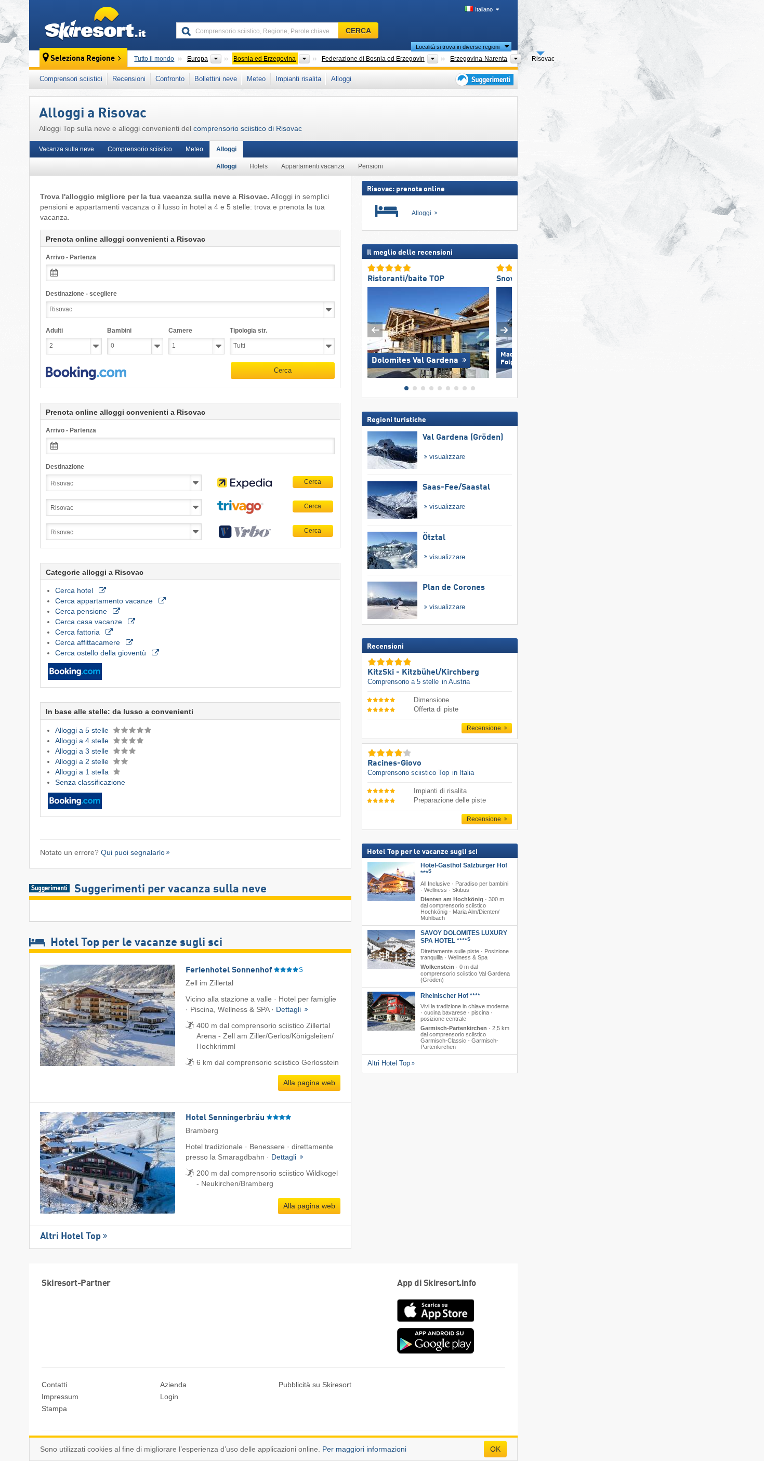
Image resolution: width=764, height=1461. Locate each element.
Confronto (170, 79)
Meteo (256, 79)
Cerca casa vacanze (89, 621)
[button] (86, 373)
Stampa (54, 1408)
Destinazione (65, 466)
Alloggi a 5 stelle (83, 730)
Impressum (60, 1396)
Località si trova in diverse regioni (457, 47)
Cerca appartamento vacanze (105, 601)
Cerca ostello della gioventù (101, 653)
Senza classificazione (90, 782)
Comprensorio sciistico (140, 149)
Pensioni (370, 166)
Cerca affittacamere (88, 642)
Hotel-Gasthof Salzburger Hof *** (463, 868)
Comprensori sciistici (70, 79)
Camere (180, 330)
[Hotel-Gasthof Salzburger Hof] (391, 881)
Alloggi (341, 79)
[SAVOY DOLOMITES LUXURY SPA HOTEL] (391, 949)
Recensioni (129, 79)
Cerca (283, 370)
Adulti (54, 330)
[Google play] (435, 1351)
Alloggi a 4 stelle (83, 740)
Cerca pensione (82, 611)
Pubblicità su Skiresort (315, 1384)
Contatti (54, 1384)
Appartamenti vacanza (313, 166)
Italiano (484, 9)
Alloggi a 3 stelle (83, 751)
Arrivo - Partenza (71, 257)
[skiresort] (98, 25)
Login (169, 1396)
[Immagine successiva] (504, 329)
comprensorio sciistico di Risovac (247, 128)
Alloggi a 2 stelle (83, 761)
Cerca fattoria (78, 632)
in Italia (463, 772)
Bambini (119, 330)
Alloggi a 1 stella (83, 772)
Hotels (258, 166)
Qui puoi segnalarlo (133, 852)
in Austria (456, 682)
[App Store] (435, 1323)
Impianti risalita (298, 79)
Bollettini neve (215, 79)
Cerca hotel (75, 590)
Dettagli (289, 1009)
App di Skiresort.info (436, 1283)
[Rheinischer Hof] (391, 1010)
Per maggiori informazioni (364, 1449)
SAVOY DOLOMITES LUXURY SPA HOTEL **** (463, 936)
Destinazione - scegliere (81, 293)
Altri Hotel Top (70, 1236)
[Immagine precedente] (375, 329)
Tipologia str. (248, 330)
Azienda (173, 1384)
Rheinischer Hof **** (450, 995)
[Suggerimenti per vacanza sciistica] (484, 79)
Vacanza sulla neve (66, 149)
